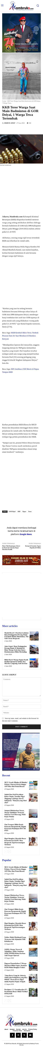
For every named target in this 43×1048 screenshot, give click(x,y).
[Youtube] (30, 1035)
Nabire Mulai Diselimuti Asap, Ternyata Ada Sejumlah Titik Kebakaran (15, 939)
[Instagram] (18, 1035)
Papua (24, 511)
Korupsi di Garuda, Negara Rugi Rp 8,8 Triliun (33, 546)
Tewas (30, 511)
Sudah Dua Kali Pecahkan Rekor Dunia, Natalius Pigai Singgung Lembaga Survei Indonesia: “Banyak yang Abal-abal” (15, 798)
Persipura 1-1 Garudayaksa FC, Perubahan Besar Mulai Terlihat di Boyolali (16, 991)
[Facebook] (11, 129)
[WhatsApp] (26, 129)
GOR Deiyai (12, 511)
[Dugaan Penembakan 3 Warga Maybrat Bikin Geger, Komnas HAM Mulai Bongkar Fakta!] (33, 966)
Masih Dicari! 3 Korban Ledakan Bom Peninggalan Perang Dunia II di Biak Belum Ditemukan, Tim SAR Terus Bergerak (16, 635)
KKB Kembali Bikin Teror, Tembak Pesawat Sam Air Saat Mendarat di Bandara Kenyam (20, 336)
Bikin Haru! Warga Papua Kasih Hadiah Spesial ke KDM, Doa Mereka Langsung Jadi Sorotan (16, 661)
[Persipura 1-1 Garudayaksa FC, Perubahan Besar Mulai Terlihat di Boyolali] (33, 992)
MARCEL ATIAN (9, 123)
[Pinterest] (21, 129)
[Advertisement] (21, 191)
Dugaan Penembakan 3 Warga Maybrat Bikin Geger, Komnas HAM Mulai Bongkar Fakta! (15, 965)
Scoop (4, 101)
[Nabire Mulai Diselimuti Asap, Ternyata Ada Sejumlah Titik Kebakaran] (33, 940)
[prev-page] (5, 851)
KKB (19, 511)
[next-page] (9, 851)
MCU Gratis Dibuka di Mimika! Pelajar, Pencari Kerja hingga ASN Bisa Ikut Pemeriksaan (15, 784)
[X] (16, 129)
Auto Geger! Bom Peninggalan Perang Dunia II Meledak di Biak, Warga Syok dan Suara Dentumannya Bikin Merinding (15, 649)
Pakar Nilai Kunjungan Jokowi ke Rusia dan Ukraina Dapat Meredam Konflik (11, 547)
